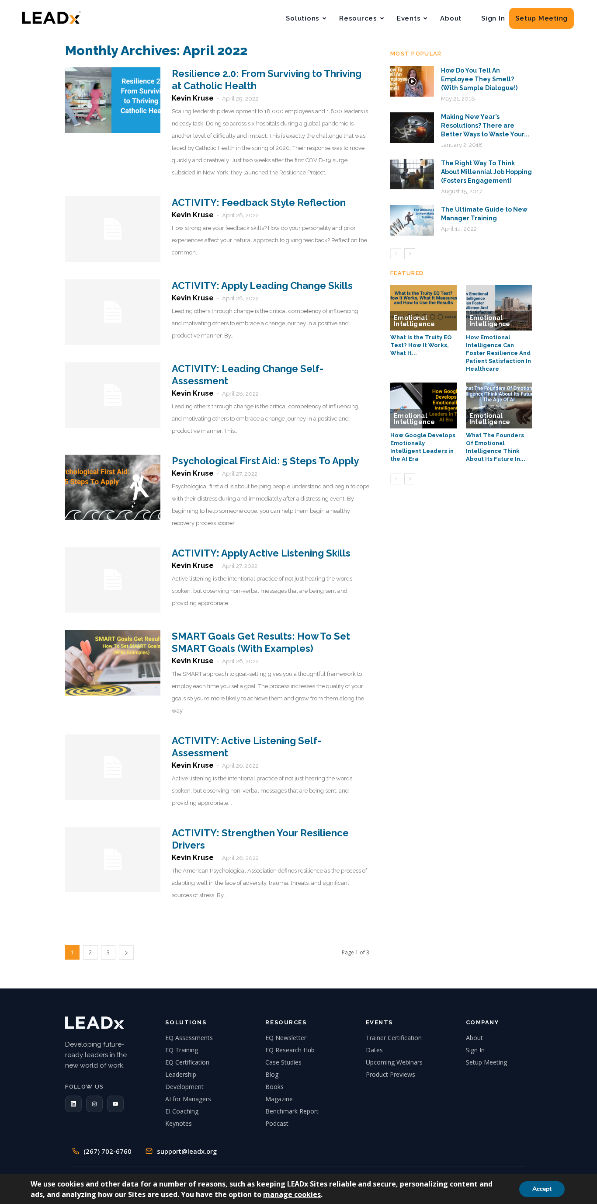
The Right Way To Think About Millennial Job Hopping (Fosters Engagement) (486, 172)
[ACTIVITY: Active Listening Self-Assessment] (112, 767)
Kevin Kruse (193, 98)
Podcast (276, 1123)
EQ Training (181, 1050)
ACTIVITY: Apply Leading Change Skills (262, 285)
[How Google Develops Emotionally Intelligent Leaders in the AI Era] (423, 405)
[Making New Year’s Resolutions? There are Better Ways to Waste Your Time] (412, 127)
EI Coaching (181, 1111)
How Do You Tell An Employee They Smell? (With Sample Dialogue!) (479, 79)
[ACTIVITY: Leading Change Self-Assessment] (112, 395)
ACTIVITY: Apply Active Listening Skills (261, 553)
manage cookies (292, 1194)
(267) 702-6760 (107, 1151)
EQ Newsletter (285, 1037)
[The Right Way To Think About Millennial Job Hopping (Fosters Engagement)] (412, 174)
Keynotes (178, 1123)
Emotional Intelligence (414, 320)
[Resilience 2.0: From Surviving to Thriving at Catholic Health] (112, 100)
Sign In (493, 18)
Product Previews (390, 1074)
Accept (542, 1189)
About (451, 18)
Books (274, 1086)
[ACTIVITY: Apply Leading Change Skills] (112, 312)
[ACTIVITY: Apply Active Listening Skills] (112, 579)
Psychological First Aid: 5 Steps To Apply (265, 460)
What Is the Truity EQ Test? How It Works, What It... (421, 345)
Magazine (279, 1099)
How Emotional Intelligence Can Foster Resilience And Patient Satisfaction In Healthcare (498, 353)
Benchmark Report (292, 1111)
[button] (73, 1104)
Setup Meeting (541, 18)
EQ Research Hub (290, 1050)
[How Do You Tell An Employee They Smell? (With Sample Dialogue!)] (412, 81)
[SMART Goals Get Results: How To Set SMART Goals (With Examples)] (112, 663)
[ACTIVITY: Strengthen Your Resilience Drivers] (112, 859)
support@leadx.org (187, 1151)
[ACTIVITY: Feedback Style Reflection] (112, 229)
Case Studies (283, 1062)
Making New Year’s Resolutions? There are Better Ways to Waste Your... (485, 125)
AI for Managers (188, 1099)
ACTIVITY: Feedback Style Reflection (259, 202)
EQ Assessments (189, 1037)
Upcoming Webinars (394, 1062)
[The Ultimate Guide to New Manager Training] (412, 220)
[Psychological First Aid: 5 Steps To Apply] (112, 487)
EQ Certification (187, 1062)
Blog (271, 1074)
